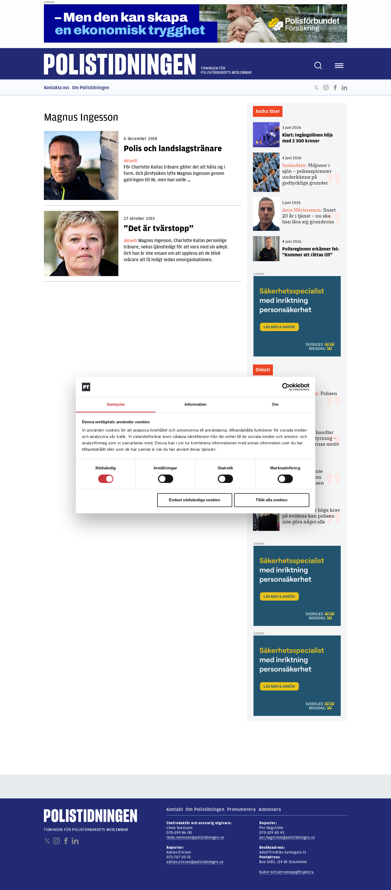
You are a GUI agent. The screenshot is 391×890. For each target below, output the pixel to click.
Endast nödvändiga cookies (194, 500)
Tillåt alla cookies (272, 500)
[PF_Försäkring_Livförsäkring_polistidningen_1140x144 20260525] (195, 23)
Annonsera (270, 809)
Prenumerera (241, 809)
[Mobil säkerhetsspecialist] (297, 316)
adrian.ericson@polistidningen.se (195, 862)
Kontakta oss (56, 87)
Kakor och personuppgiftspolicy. (286, 872)
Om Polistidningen (90, 87)
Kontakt (175, 809)
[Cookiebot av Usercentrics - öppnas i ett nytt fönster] (286, 387)
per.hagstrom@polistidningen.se (287, 837)
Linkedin (344, 87)
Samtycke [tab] (116, 404)
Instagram (325, 87)
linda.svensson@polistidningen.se (195, 837)
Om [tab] (275, 404)
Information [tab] (195, 404)
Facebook (335, 87)
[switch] (165, 478)
